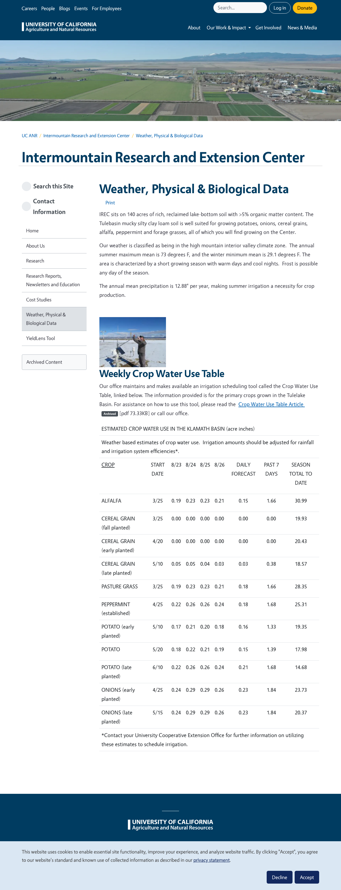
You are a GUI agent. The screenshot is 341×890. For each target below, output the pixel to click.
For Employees (106, 8)
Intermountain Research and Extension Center (86, 135)
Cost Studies (38, 299)
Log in (280, 8)
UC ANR (29, 135)
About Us (35, 245)
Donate (304, 8)
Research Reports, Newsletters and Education (53, 280)
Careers (29, 8)
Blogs (64, 8)
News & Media (302, 27)
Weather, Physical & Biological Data (46, 318)
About (194, 27)
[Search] (263, 7)
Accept (307, 877)
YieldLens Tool (40, 338)
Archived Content (44, 362)
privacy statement (211, 860)
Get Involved (268, 27)
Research (35, 260)
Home (32, 230)
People (48, 8)
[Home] (59, 27)
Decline (279, 877)
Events (81, 8)
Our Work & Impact (226, 27)
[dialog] (170, 865)
